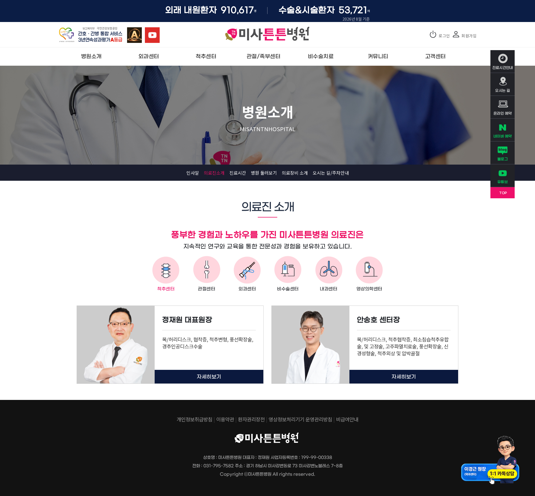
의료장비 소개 (295, 172)
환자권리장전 (251, 419)
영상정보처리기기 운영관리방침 (300, 419)
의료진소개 (214, 172)
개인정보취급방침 (194, 419)
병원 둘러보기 (264, 172)
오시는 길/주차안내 (331, 172)
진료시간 (237, 172)
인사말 (192, 172)
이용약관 (225, 419)
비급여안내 (347, 419)
